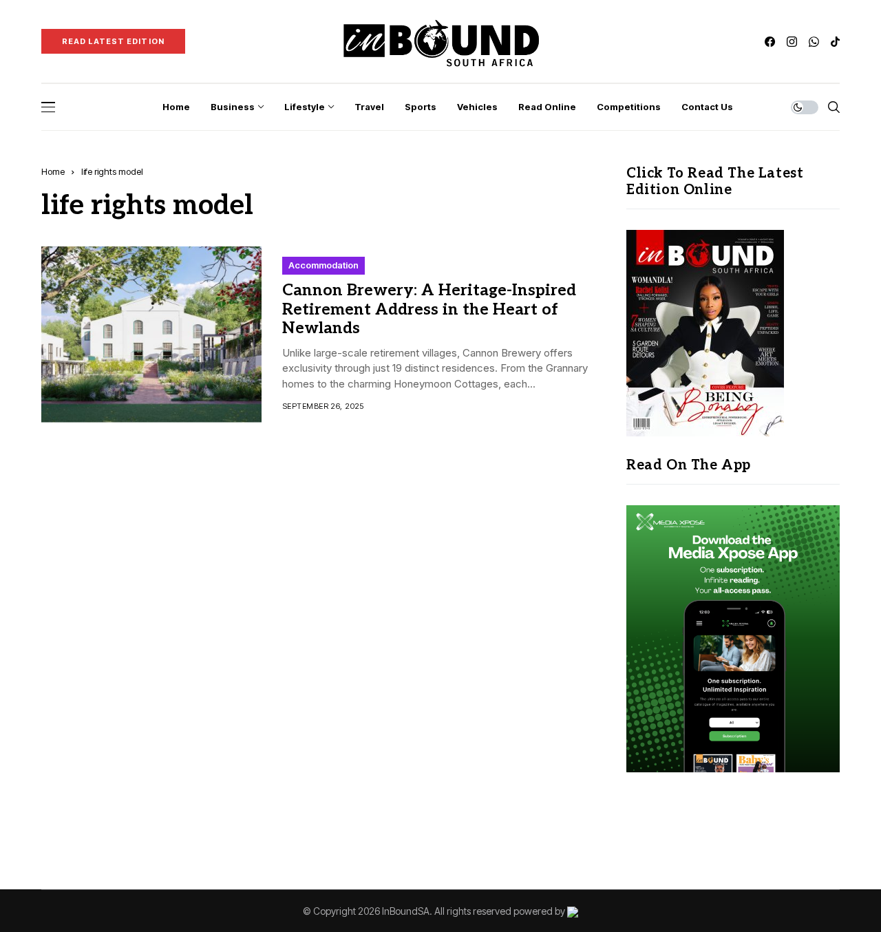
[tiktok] (835, 41)
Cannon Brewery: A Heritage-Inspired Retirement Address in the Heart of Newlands (429, 309)
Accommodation (323, 265)
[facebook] (770, 41)
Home (53, 171)
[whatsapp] (814, 41)
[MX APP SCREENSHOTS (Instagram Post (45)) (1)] (733, 637)
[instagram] (792, 41)
